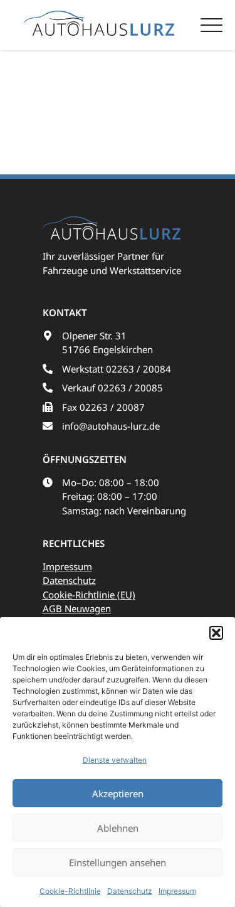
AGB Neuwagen (77, 608)
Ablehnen (117, 828)
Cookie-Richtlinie (70, 891)
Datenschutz (129, 891)
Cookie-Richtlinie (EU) (89, 594)
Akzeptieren (118, 793)
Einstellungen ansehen (117, 862)
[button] (216, 633)
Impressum (177, 891)
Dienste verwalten (115, 760)
